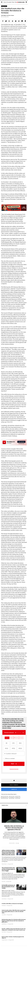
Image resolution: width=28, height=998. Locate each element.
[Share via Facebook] (2, 21)
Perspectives (4, 797)
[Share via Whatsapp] (9, 21)
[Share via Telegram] (12, 21)
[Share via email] (15, 21)
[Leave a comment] (22, 21)
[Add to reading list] (25, 21)
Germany (11, 797)
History (17, 797)
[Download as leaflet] (18, 21)
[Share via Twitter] (6, 21)
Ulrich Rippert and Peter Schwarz (7, 15)
